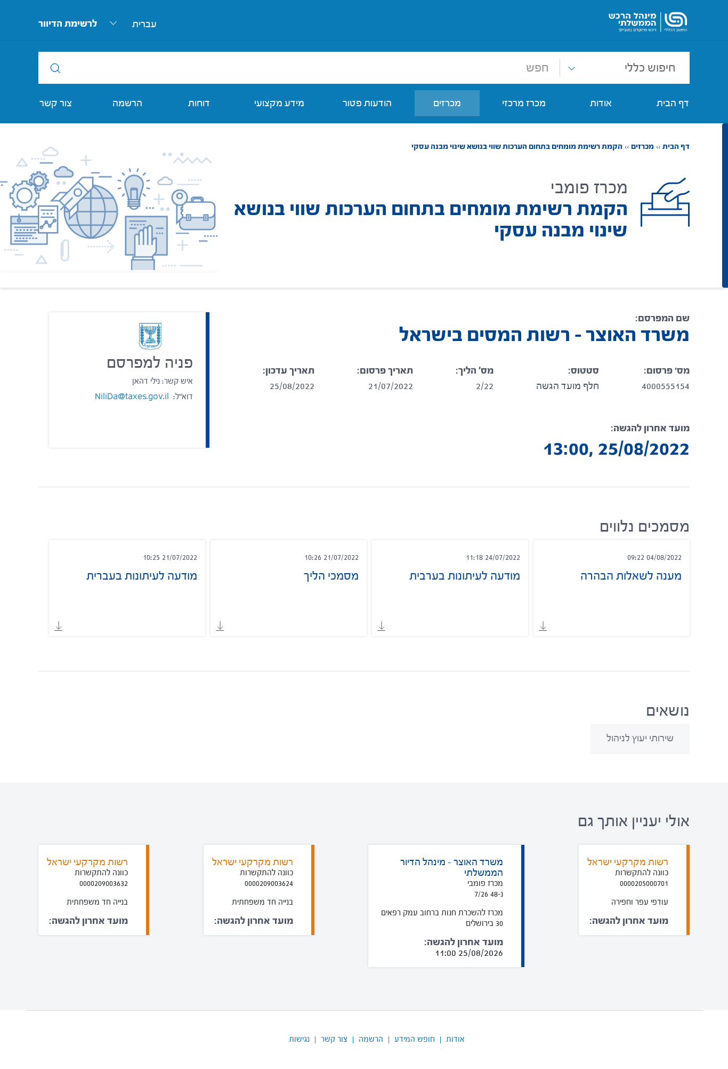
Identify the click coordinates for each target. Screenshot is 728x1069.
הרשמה (371, 1039)
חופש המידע (414, 1039)
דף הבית (673, 146)
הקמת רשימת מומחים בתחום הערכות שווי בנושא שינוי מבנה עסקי (516, 146)
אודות (455, 1039)
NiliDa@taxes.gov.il (132, 396)
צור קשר (334, 1039)
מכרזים (639, 146)
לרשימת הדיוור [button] (67, 24)
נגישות (299, 1039)
